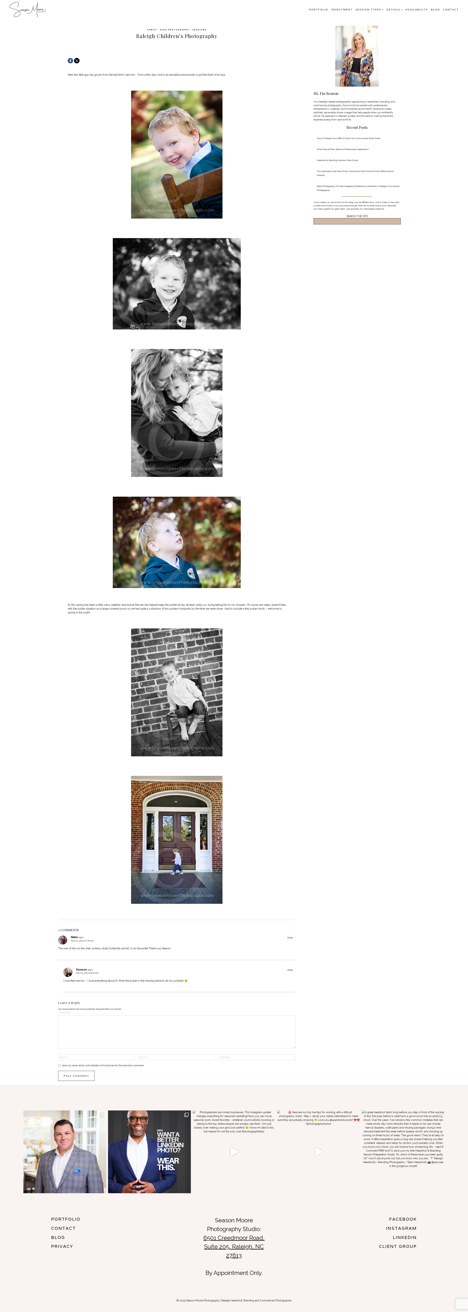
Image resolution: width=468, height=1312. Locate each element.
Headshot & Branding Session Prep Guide (337, 160)
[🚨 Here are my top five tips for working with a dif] (318, 1151)
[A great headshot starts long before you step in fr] (403, 1151)
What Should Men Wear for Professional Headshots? (343, 149)
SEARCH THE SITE (357, 216)
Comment (65, 1012)
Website (225, 1057)
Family (152, 30)
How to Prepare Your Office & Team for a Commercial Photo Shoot (348, 138)
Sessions (200, 30)
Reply (290, 937)
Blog (435, 9)
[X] (77, 60)
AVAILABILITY (417, 9)
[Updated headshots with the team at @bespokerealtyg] (64, 1151)
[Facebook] (70, 60)
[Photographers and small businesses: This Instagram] (234, 1151)
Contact (451, 9)
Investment (342, 9)
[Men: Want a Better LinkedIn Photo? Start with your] (149, 1151)
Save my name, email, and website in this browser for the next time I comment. (103, 1065)
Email (144, 1057)
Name (63, 1057)
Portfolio (318, 9)
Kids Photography (174, 30)
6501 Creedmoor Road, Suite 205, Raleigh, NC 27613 (234, 1246)
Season (81, 969)
